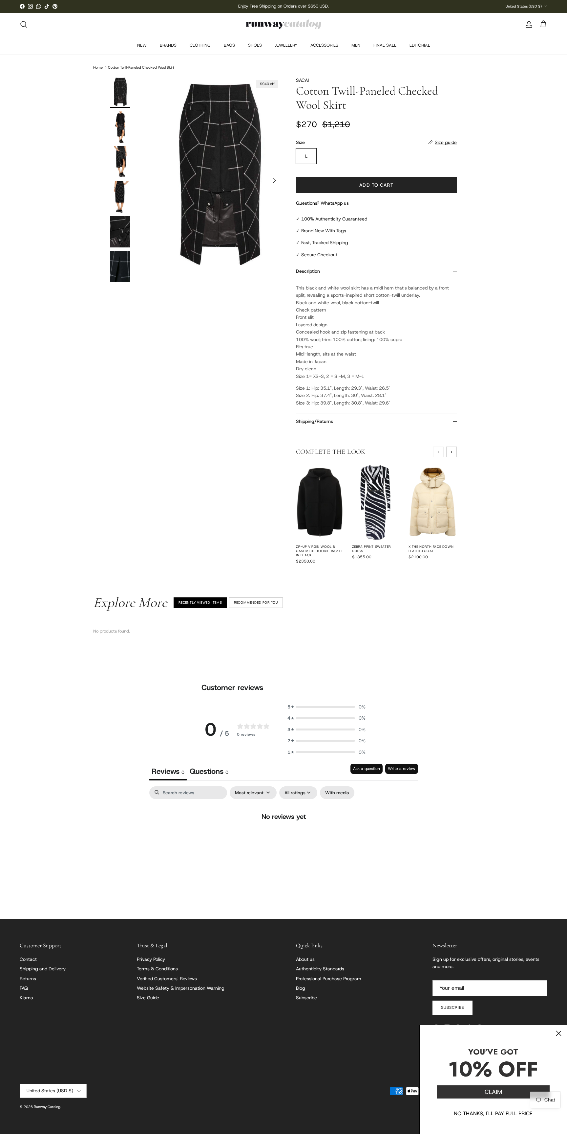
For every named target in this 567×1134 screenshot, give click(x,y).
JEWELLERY (286, 45)
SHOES (255, 45)
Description (308, 271)
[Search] (24, 24)
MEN (355, 45)
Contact (28, 959)
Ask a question (366, 768)
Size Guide (148, 998)
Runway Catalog (47, 1106)
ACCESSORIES (324, 45)
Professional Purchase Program (328, 979)
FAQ (24, 988)
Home (98, 67)
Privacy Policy (151, 959)
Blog (300, 988)
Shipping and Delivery (43, 969)
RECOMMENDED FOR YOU (256, 602)
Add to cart (376, 185)
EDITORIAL (420, 45)
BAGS (229, 45)
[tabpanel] (283, 837)
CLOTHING (200, 45)
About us (305, 959)
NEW (142, 45)
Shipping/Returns (314, 421)
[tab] (209, 772)
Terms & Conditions (157, 969)
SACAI (302, 80)
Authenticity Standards (320, 969)
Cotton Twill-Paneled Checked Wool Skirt (141, 67)
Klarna (26, 998)
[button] (326, 706)
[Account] (527, 24)
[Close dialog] (558, 1033)
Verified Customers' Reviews (167, 979)
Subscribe (306, 998)
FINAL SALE (384, 45)
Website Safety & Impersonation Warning (180, 988)
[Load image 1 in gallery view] (219, 177)
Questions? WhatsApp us (322, 203)
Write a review (401, 768)
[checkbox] (337, 792)
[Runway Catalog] (283, 24)
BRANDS (168, 45)
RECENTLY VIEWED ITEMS (200, 602)
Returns (28, 979)
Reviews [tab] (168, 771)
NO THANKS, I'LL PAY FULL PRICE (493, 1113)
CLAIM (493, 1092)
